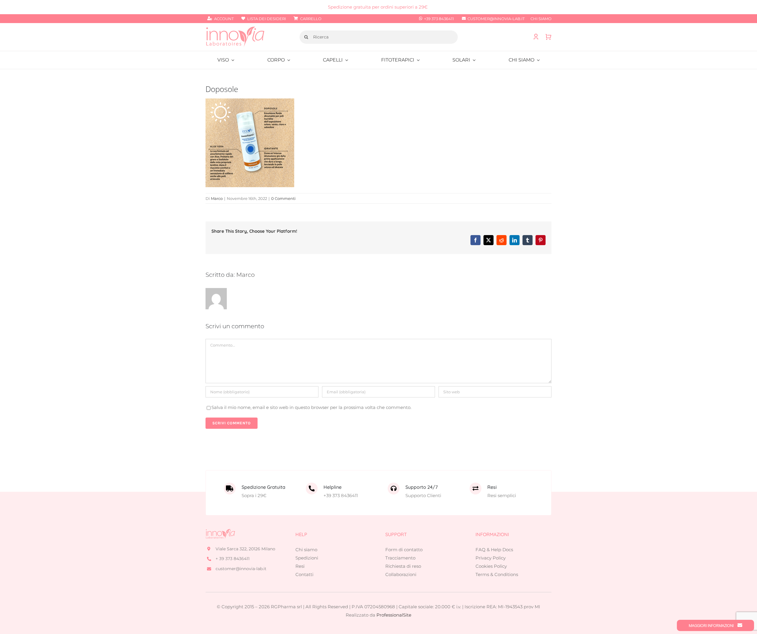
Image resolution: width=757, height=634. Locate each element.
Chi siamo (306, 549)
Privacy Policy (490, 558)
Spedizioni (306, 558)
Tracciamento (400, 558)
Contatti (304, 574)
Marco (217, 198)
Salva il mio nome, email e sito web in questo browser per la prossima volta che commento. (311, 407)
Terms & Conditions (496, 574)
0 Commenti (283, 198)
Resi (300, 566)
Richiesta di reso (403, 566)
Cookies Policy (491, 566)
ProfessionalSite (393, 615)
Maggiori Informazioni (712, 625)
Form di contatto (404, 549)
